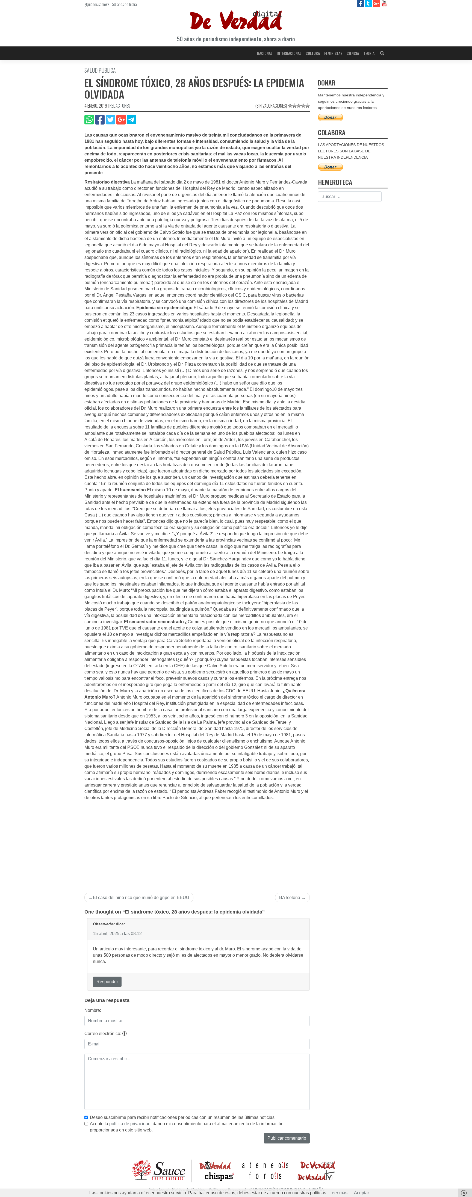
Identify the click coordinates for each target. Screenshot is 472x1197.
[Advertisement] (197, 842)
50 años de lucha (124, 4)
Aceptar (361, 1192)
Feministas (333, 53)
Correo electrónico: (103, 1033)
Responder (107, 981)
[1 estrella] (290, 106)
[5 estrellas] (307, 106)
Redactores (120, 105)
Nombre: (92, 1010)
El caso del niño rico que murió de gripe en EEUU (141, 897)
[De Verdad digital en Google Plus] (377, 3)
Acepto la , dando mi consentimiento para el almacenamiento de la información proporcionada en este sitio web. (187, 1126)
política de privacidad (130, 1123)
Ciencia (353, 53)
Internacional (289, 53)
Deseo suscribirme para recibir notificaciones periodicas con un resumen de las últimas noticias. (183, 1117)
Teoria (368, 53)
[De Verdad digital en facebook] (361, 3)
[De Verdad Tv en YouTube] (384, 3)
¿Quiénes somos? (96, 4)
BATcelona (289, 897)
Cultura (313, 53)
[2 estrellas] (294, 106)
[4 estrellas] (303, 106)
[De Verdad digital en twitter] (369, 3)
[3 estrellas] (299, 106)
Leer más (338, 1192)
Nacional (264, 53)
